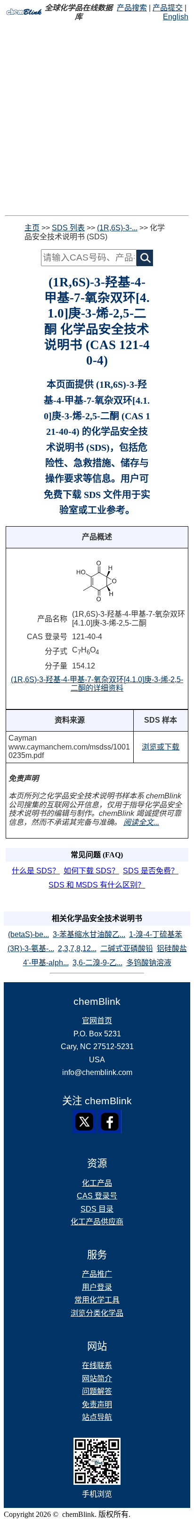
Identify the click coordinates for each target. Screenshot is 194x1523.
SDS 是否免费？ (150, 871)
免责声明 (97, 1405)
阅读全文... (141, 822)
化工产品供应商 (97, 1222)
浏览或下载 (160, 747)
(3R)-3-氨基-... (31, 949)
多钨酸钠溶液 (148, 963)
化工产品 (97, 1183)
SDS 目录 (97, 1209)
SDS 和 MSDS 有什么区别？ (96, 885)
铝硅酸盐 (172, 949)
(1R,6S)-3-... (117, 228)
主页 (32, 228)
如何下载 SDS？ (91, 871)
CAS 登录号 (97, 1196)
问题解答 (97, 1391)
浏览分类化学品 (97, 1313)
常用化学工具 (97, 1300)
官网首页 (97, 1021)
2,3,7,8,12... (77, 949)
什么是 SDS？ (36, 871)
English (175, 17)
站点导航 (97, 1417)
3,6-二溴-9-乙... (97, 963)
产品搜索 (132, 8)
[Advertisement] (97, 118)
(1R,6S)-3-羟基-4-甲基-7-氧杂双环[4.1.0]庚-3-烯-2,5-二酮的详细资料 (97, 684)
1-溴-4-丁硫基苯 (155, 934)
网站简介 (97, 1379)
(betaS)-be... (28, 934)
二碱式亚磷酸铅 (126, 949)
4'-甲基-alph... (46, 963)
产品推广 (97, 1274)
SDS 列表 (68, 228)
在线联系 (97, 1365)
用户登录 (97, 1287)
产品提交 (168, 8)
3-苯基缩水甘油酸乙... (89, 934)
